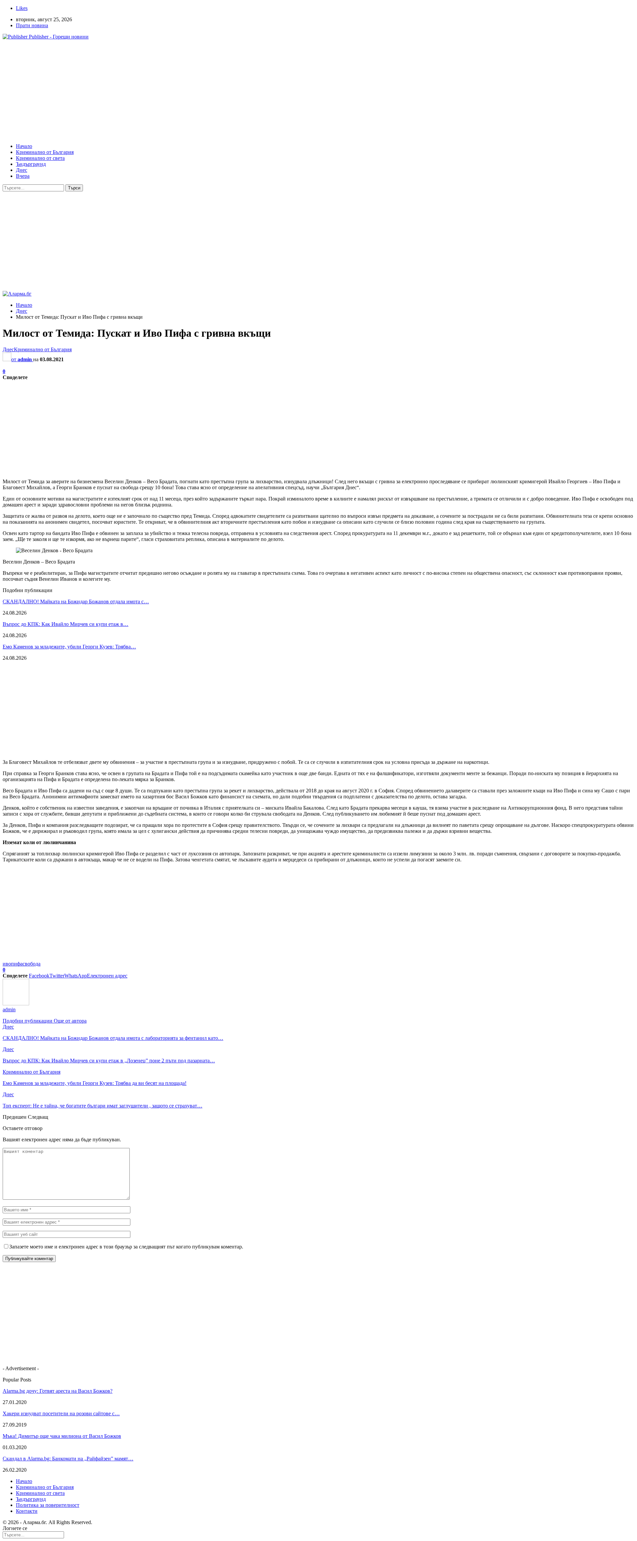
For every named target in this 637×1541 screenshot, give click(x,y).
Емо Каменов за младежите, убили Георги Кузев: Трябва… (69, 646)
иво (7, 964)
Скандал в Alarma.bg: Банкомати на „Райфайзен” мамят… (68, 1458)
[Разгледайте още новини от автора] (16, 1003)
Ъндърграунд (31, 164)
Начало (24, 146)
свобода (31, 964)
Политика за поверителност (47, 1505)
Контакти (26, 1511)
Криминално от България (45, 152)
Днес (21, 170)
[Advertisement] (202, 91)
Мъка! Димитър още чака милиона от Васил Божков (62, 1436)
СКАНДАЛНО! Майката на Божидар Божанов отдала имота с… (76, 601)
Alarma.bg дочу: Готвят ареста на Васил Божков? (57, 1391)
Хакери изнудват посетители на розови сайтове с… (61, 1413)
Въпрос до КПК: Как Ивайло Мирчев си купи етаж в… (65, 624)
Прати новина (32, 25)
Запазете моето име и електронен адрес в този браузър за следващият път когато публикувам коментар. (126, 1246)
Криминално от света (40, 158)
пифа (17, 964)
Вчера (23, 176)
